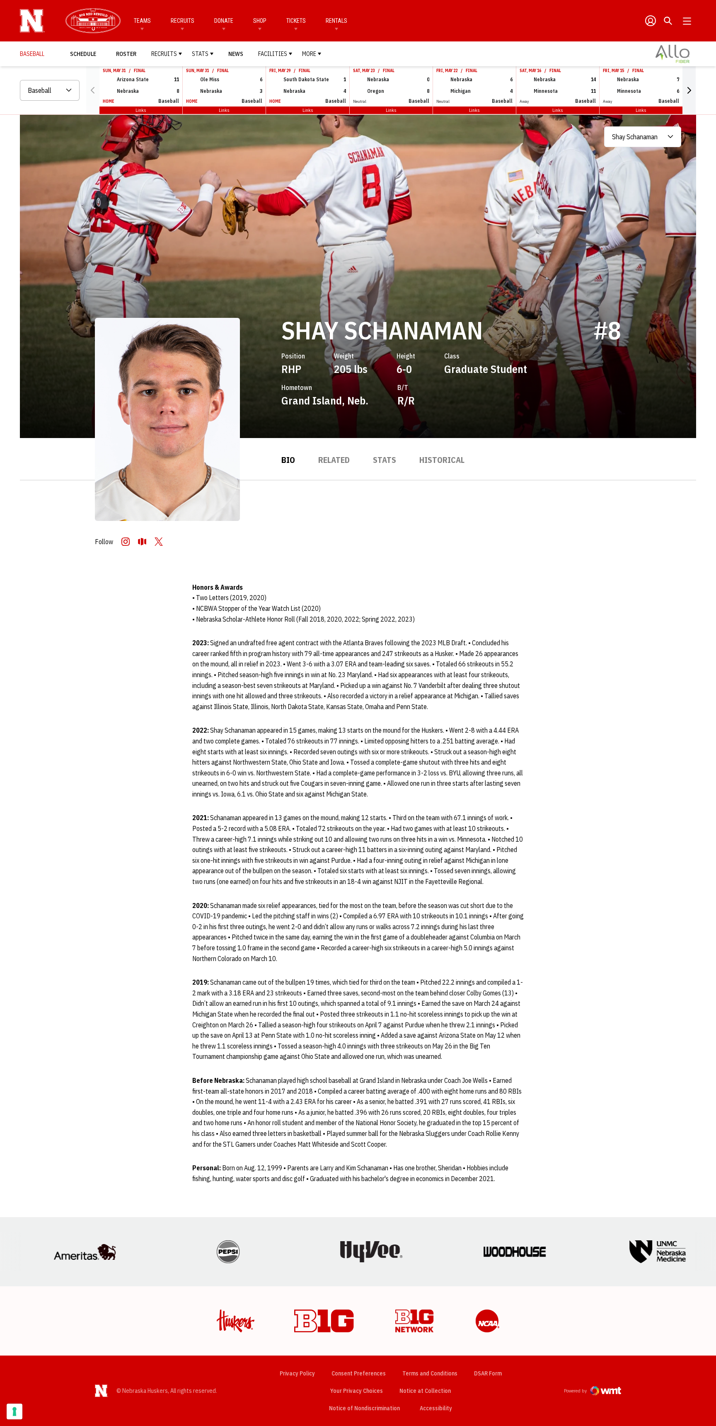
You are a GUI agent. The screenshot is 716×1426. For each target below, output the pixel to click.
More (309, 54)
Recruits (182, 20)
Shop (259, 20)
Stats (200, 54)
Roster (126, 54)
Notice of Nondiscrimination (364, 1408)
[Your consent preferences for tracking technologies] (14, 1411)
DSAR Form (488, 1373)
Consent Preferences (358, 1373)
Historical (441, 459)
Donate (223, 20)
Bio (288, 459)
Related (334, 459)
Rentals (336, 20)
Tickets (296, 20)
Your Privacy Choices (356, 1391)
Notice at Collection (425, 1391)
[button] (689, 90)
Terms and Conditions (429, 1373)
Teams (142, 20)
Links (140, 110)
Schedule (83, 54)
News (235, 54)
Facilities (272, 54)
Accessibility (436, 1408)
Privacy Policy (297, 1373)
